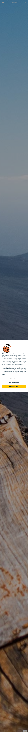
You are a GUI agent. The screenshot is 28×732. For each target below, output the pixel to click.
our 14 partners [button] (17, 353)
